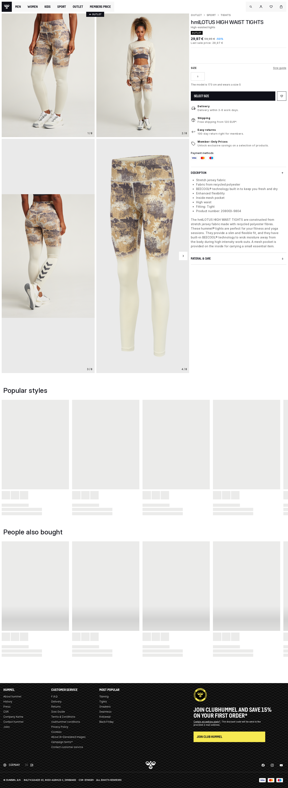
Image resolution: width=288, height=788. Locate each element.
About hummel (12, 696)
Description (199, 172)
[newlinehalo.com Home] (7, 7)
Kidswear (105, 716)
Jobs (6, 726)
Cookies (56, 731)
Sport (211, 15)
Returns (56, 706)
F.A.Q (54, 696)
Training (104, 696)
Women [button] (33, 6)
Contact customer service (67, 747)
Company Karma (13, 716)
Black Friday (106, 721)
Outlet (196, 15)
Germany (14, 765)
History (7, 701)
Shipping (204, 118)
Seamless (105, 711)
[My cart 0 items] (281, 7)
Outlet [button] (78, 6)
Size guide (279, 68)
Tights (226, 15)
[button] (251, 7)
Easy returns (207, 129)
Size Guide (58, 711)
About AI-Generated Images (68, 736)
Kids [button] (47, 6)
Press (7, 706)
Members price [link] (100, 6)
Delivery (204, 106)
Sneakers (105, 706)
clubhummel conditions (65, 721)
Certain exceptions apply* (207, 721)
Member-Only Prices (212, 141)
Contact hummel (13, 721)
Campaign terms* (62, 742)
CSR (6, 711)
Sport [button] (61, 6)
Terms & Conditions (63, 716)
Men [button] (18, 6)
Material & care (201, 258)
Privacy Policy (59, 726)
